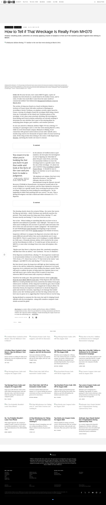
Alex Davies (18, 27)
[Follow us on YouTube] (93, 492)
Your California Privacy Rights (85, 486)
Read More (35, 314)
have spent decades (29, 229)
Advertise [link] (6, 485)
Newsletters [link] (7, 473)
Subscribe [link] (7, 472)
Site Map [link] (31, 476)
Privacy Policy (81, 485)
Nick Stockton (9, 27)
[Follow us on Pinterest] (89, 492)
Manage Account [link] (8, 486)
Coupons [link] (81, 473)
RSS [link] (30, 475)
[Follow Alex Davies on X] (33, 317)
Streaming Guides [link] (57, 474)
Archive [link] (30, 474)
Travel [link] (6, 475)
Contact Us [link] (7, 478)
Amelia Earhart (38, 231)
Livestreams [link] (7, 474)
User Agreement (57, 486)
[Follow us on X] (85, 492)
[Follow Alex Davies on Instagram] (36, 317)
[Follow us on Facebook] (81, 492)
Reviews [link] (56, 472)
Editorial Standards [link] (33, 473)
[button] (2, 2)
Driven (35, 312)
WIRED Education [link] (32, 472)
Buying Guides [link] (57, 473)
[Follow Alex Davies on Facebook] (29, 317)
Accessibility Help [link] (32, 478)
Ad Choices (59, 493)
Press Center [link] (32, 486)
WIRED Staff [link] (7, 479)
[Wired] (9, 2)
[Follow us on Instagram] (96, 492)
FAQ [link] (5, 476)
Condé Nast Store (57, 485)
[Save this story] (4, 255)
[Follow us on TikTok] (100, 492)
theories (15, 138)
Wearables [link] (81, 472)
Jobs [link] (30, 485)
